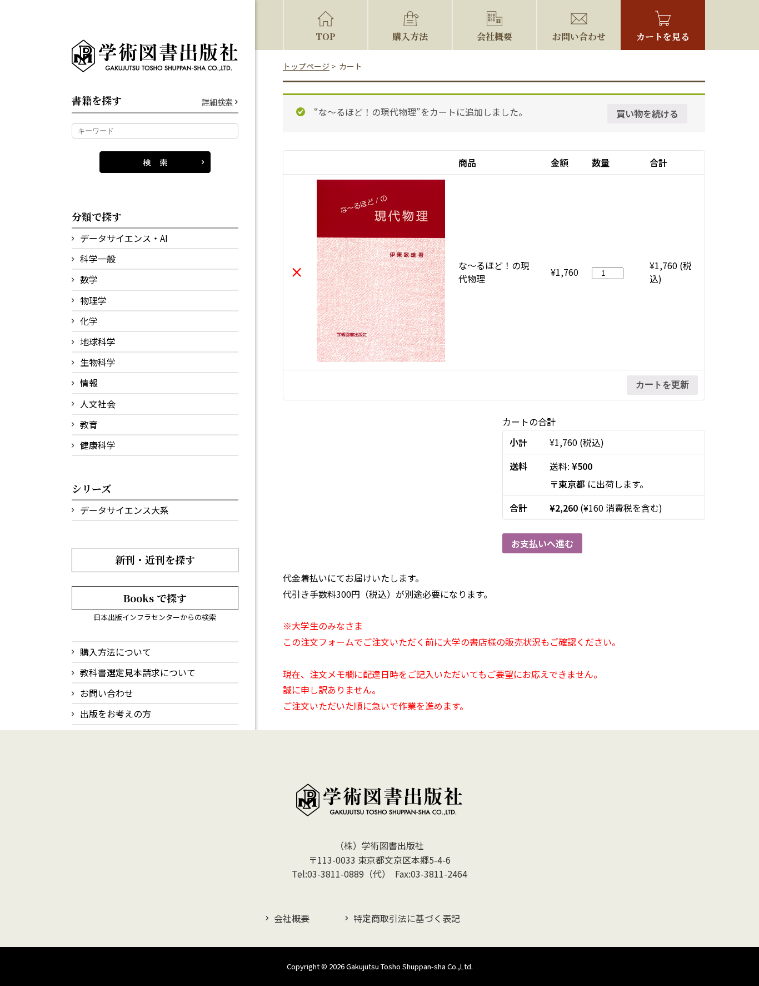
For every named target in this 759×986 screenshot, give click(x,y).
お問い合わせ (106, 693)
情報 (89, 382)
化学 (89, 321)
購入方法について (115, 651)
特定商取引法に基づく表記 (406, 918)
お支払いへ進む (542, 543)
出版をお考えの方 (115, 713)
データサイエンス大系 (124, 510)
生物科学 (98, 362)
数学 (89, 279)
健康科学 (98, 445)
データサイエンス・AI (124, 238)
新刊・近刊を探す (155, 559)
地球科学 (98, 341)
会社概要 (494, 36)
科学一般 (98, 258)
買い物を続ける (647, 113)
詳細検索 (217, 102)
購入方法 (410, 36)
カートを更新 (662, 384)
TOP (326, 36)
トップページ (306, 66)
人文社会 (98, 403)
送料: (571, 466)
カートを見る (663, 36)
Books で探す (155, 598)
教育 (89, 424)
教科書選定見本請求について (138, 672)
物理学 (93, 300)
